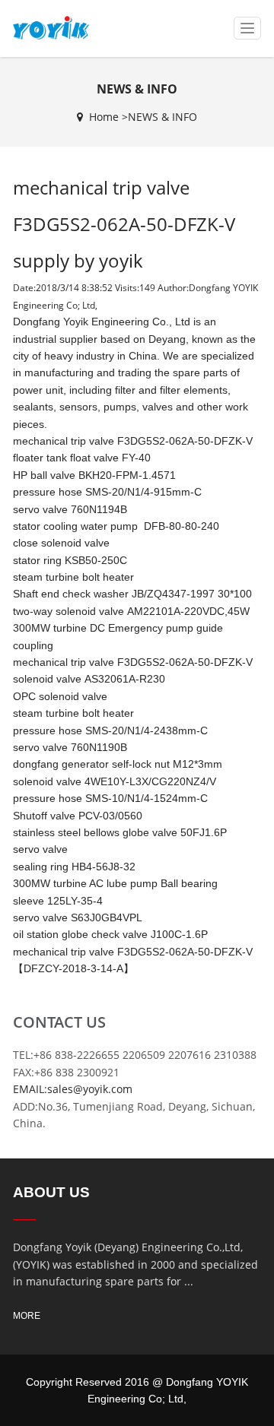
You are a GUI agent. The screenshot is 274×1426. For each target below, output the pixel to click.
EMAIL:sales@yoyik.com (72, 1089)
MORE (26, 1315)
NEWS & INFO (162, 116)
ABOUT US (51, 1192)
